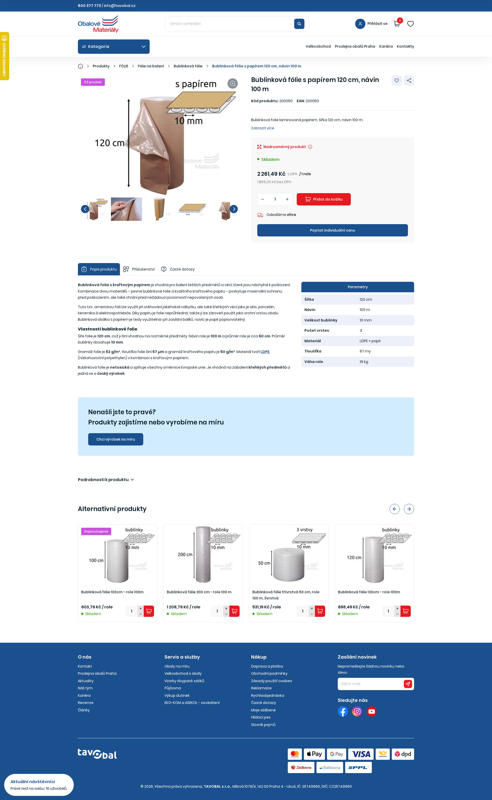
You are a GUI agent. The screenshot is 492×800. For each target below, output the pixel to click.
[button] (85, 209)
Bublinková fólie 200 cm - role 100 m (199, 592)
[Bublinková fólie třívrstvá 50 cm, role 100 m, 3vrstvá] (288, 554)
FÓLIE (123, 66)
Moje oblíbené (263, 710)
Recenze (86, 702)
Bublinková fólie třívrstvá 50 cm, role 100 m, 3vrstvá (285, 595)
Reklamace (261, 688)
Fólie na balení (151, 66)
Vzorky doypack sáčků (184, 680)
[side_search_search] (299, 24)
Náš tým (85, 688)
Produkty (101, 66)
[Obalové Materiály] (83, 66)
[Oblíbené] (410, 23)
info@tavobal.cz (120, 5)
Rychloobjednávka (267, 695)
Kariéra (386, 46)
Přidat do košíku (328, 199)
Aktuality (86, 680)
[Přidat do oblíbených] (397, 80)
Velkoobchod (318, 46)
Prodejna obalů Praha (355, 46)
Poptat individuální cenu (332, 230)
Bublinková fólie (188, 66)
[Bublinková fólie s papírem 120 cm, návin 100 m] (159, 136)
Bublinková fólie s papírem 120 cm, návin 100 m (256, 66)
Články (84, 710)
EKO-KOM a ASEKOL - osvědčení (192, 702)
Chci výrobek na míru (115, 439)
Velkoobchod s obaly (183, 673)
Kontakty (405, 46)
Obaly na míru (177, 666)
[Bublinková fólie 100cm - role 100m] (117, 554)
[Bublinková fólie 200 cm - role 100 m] (203, 554)
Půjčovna (173, 688)
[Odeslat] (408, 684)
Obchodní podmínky (269, 673)
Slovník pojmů (263, 724)
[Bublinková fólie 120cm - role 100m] (374, 554)
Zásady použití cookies (271, 680)
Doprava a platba (267, 666)
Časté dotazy (263, 702)
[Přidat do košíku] (149, 611)
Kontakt (85, 666)
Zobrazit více (262, 128)
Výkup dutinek (177, 695)
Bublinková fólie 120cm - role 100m (369, 592)
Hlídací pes (261, 717)
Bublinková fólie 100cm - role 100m (112, 592)
